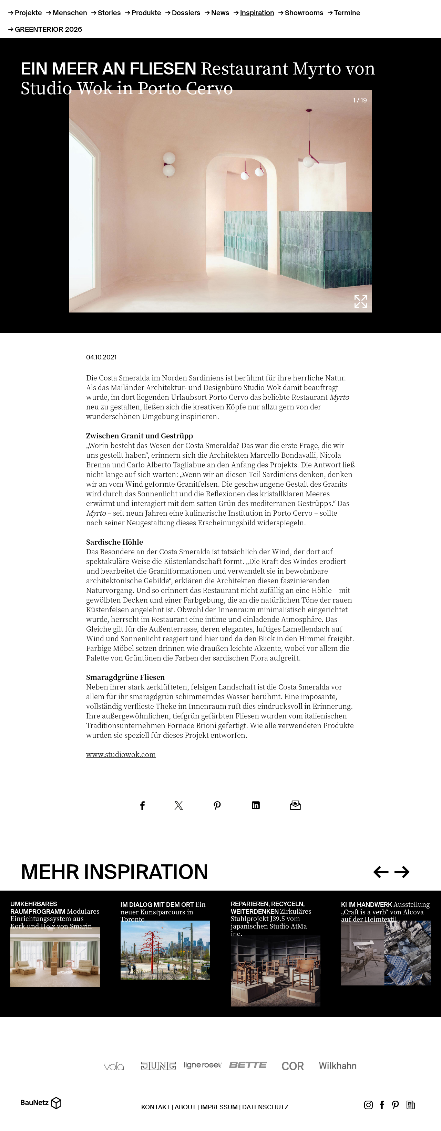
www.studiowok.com (121, 754)
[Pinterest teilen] (217, 806)
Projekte (28, 12)
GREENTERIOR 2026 (48, 29)
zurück (381, 871)
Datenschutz (265, 1107)
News (220, 12)
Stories (109, 12)
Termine (347, 12)
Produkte (146, 12)
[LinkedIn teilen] (255, 806)
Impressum (219, 1107)
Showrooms (304, 12)
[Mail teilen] (295, 806)
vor (402, 871)
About (185, 1107)
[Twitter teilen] (179, 806)
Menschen (70, 12)
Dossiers (186, 12)
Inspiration (257, 12)
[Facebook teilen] (142, 806)
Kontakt (155, 1107)
